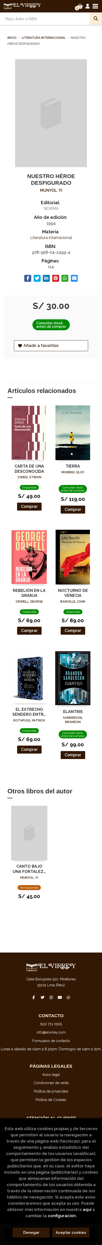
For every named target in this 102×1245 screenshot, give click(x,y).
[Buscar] (96, 18)
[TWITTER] (42, 997)
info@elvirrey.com (51, 1032)
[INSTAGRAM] (51, 997)
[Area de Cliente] (87, 6)
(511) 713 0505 (51, 1024)
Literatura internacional (44, 38)
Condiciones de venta (51, 1083)
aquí (87, 1209)
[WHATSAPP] (68, 997)
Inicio (12, 38)
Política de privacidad (51, 1091)
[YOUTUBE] (59, 997)
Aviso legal (51, 1075)
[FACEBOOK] (33, 997)
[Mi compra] (80, 6)
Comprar (29, 506)
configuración (62, 1215)
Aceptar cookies (71, 1232)
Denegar (31, 1232)
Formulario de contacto (51, 1041)
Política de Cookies (51, 1100)
